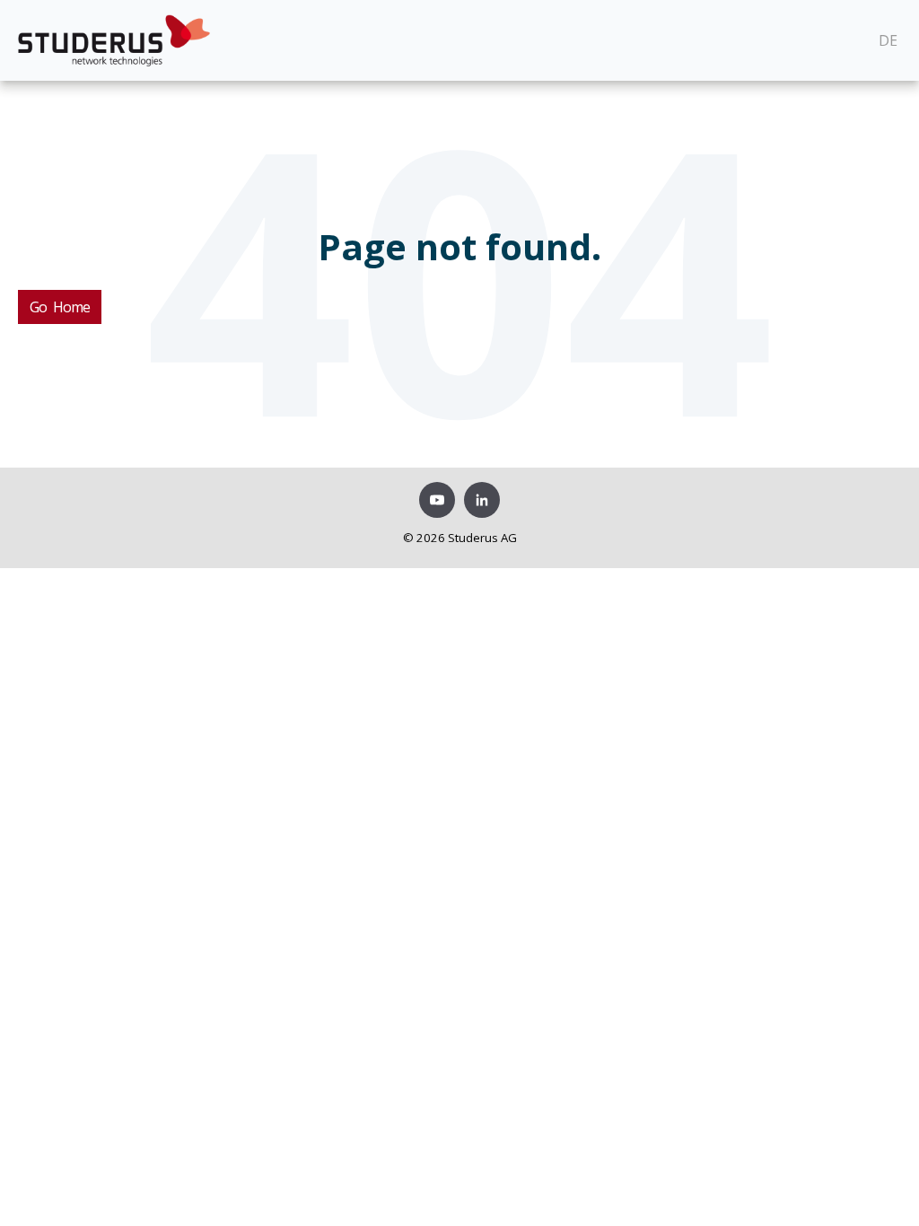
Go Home (60, 307)
